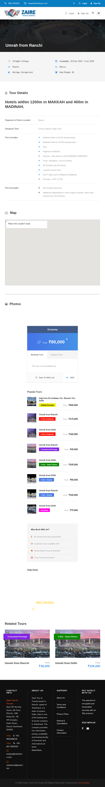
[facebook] (73, 3)
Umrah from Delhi (47, 430)
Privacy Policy (63, 714)
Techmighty (84, 783)
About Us (61, 698)
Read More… (37, 750)
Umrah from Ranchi (48, 414)
